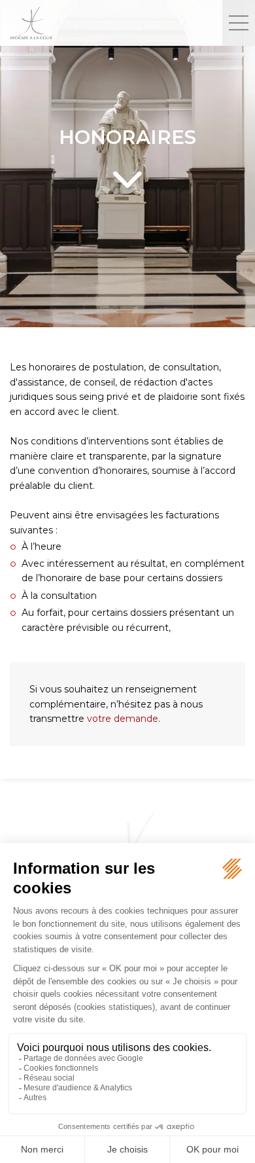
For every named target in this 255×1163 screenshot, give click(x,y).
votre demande (122, 719)
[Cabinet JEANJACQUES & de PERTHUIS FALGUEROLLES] (111, 23)
